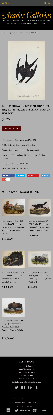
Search (10, 399)
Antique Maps (24, 399)
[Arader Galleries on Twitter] (16, 388)
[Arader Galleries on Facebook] (23, 388)
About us (34, 399)
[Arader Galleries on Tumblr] (36, 388)
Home (4, 33)
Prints (16, 399)
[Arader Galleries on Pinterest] (30, 388)
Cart (49, 3)
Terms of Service (20, 403)
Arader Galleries (27, 406)
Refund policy (32, 403)
